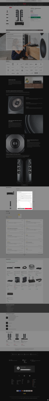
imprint (18, 201)
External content (19, 207)
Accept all (28, 208)
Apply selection (21, 208)
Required (18, 202)
